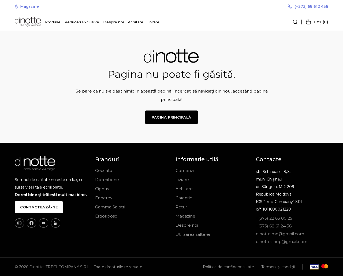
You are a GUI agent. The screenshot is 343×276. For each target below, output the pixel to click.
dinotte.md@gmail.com (280, 233)
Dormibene (107, 179)
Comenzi (185, 170)
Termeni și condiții (278, 266)
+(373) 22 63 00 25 (274, 218)
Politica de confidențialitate (228, 266)
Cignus (102, 188)
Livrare (153, 22)
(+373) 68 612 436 (311, 6)
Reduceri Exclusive (82, 22)
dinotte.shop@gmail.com (281, 241)
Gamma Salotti (110, 206)
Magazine (29, 6)
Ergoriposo (106, 216)
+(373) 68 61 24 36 (274, 226)
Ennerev (103, 197)
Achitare (135, 22)
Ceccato (103, 170)
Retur (181, 206)
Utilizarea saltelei (193, 234)
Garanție (184, 197)
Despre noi (113, 22)
